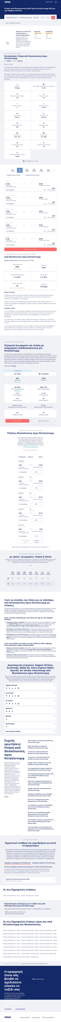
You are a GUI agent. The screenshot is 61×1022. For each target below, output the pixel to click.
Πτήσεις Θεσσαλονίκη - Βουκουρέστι (50, 947)
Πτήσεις (17, 963)
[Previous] (8, 573)
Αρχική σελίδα (8, 963)
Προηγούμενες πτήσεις (25, 541)
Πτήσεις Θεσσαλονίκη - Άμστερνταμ (50, 937)
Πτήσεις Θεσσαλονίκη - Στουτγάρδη (13, 895)
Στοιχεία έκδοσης (25, 1017)
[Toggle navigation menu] (56, 2)
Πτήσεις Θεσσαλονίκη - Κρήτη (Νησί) (50, 943)
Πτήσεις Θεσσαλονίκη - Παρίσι (30, 934)
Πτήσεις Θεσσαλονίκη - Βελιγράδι (12, 953)
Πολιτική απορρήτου (48, 1017)
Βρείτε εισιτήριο (17, 269)
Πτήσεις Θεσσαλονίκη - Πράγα (30, 943)
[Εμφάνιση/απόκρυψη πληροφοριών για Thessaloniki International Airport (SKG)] (54, 880)
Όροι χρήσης (36, 1017)
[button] (36, 17)
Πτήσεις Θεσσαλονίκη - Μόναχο (12, 940)
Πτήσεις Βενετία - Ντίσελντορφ (12, 957)
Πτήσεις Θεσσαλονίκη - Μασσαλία (31, 947)
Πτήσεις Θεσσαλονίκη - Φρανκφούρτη (32, 940)
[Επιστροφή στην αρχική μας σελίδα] (7, 2)
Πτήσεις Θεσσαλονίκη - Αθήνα (30, 895)
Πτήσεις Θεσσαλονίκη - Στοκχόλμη (13, 937)
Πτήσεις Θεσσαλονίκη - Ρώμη (48, 934)
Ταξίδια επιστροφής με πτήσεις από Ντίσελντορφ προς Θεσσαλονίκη (15, 913)
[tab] (13, 175)
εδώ (48, 547)
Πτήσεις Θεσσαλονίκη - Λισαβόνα (49, 940)
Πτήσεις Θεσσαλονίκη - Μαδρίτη (49, 930)
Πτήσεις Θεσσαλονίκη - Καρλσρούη (31, 950)
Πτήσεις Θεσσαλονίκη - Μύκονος (12, 943)
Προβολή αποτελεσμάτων (29, 450)
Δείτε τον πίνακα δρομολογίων (17, 288)
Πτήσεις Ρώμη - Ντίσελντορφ (48, 953)
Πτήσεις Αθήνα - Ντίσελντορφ (29, 953)
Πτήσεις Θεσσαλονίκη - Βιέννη (30, 937)
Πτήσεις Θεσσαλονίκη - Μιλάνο (12, 934)
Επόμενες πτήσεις (36, 541)
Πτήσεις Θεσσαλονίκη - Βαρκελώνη (31, 930)
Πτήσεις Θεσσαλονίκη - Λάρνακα (12, 950)
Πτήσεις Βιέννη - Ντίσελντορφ (30, 957)
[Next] (54, 170)
